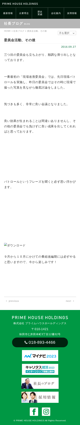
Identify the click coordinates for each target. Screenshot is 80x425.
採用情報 (72, 13)
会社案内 (56, 13)
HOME (7, 31)
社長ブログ (18, 31)
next (68, 301)
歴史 (40, 13)
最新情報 (8, 13)
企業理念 (24, 13)
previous (14, 301)
